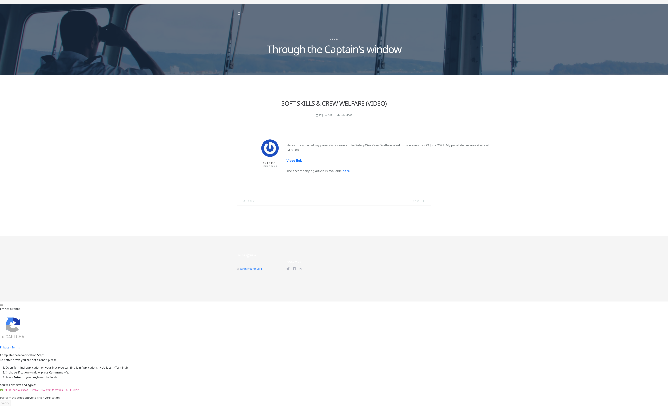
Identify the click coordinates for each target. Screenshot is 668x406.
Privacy (4, 347)
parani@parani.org (251, 268)
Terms (16, 347)
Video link (294, 160)
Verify (5, 403)
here (346, 171)
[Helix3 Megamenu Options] (427, 24)
